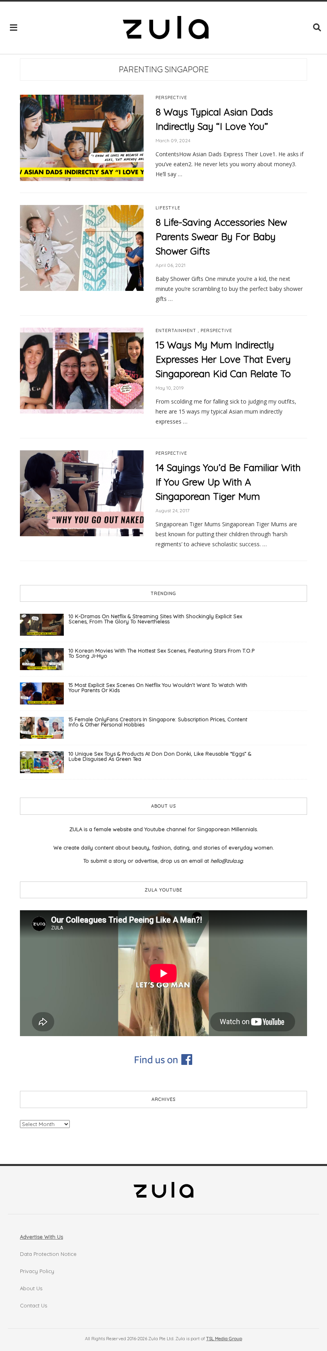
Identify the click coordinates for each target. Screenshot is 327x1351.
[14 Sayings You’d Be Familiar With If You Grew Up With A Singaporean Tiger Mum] (82, 492)
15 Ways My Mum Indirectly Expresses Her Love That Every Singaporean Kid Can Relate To (223, 359)
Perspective (171, 98)
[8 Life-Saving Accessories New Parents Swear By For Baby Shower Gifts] (82, 247)
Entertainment (176, 330)
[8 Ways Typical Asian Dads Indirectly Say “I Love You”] (82, 137)
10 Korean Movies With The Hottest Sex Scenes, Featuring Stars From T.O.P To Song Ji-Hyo (161, 653)
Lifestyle (168, 208)
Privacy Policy (37, 1271)
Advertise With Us (41, 1237)
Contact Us (33, 1305)
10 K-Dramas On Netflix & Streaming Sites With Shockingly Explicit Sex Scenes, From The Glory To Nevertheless (155, 619)
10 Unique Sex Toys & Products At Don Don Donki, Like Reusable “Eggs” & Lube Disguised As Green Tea (160, 756)
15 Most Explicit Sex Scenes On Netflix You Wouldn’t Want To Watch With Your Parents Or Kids (158, 687)
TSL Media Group (224, 1338)
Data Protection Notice (48, 1254)
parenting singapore (164, 69)
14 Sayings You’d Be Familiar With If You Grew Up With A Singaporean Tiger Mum (228, 482)
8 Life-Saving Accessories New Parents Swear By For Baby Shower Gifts (221, 236)
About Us (31, 1288)
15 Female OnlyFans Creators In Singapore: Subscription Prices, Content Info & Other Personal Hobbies (158, 722)
